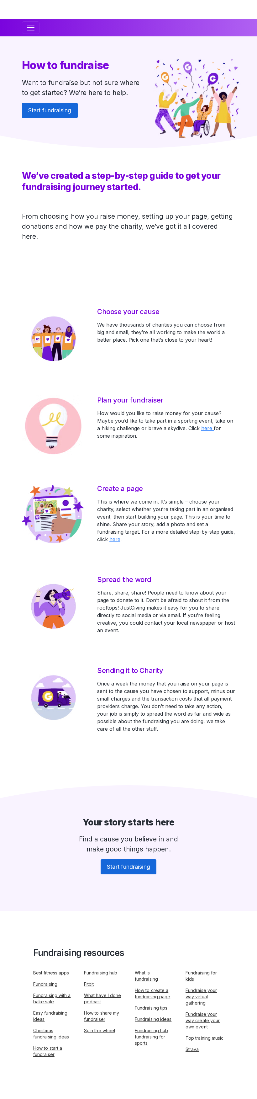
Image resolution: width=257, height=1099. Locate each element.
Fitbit (89, 984)
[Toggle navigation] (30, 27)
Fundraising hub (100, 972)
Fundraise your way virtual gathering (201, 997)
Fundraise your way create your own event (203, 1020)
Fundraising (45, 984)
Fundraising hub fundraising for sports (151, 1037)
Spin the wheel (99, 1030)
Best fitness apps (51, 972)
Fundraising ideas (153, 1019)
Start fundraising (49, 110)
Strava (192, 1049)
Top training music (204, 1038)
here (207, 428)
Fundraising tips (151, 1008)
